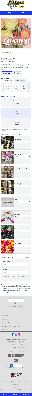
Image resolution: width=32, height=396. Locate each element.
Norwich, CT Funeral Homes (11, 381)
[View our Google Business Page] (16, 335)
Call (6, 394)
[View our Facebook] (13, 335)
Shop (9, 12)
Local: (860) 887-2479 (16, 347)
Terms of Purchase (16, 389)
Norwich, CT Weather (7, 387)
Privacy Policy (4, 389)
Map (17, 394)
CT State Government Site (23, 387)
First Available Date (20, 80)
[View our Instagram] (19, 335)
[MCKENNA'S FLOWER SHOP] (16, 8)
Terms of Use (28, 389)
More (3, 69)
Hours (27, 394)
